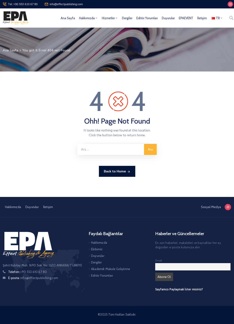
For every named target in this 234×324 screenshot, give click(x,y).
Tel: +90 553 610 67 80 (23, 4)
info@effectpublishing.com (66, 4)
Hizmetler (108, 18)
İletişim (202, 18)
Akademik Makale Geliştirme (110, 269)
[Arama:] (110, 149)
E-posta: (33, 278)
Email (158, 260)
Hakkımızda (87, 18)
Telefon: (27, 272)
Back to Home (115, 171)
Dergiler (127, 18)
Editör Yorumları (147, 18)
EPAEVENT (186, 18)
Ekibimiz (97, 249)
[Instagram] (230, 4)
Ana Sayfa (68, 18)
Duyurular (168, 18)
